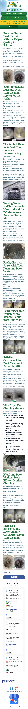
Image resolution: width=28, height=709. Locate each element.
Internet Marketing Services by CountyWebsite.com (14, 706)
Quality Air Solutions (13, 584)
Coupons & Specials (14, 18)
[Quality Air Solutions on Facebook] (14, 579)
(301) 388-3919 (7, 682)
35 (9, 573)
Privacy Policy (18, 691)
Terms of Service (10, 691)
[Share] (15, 577)
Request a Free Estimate (14, 14)
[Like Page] (12, 577)
